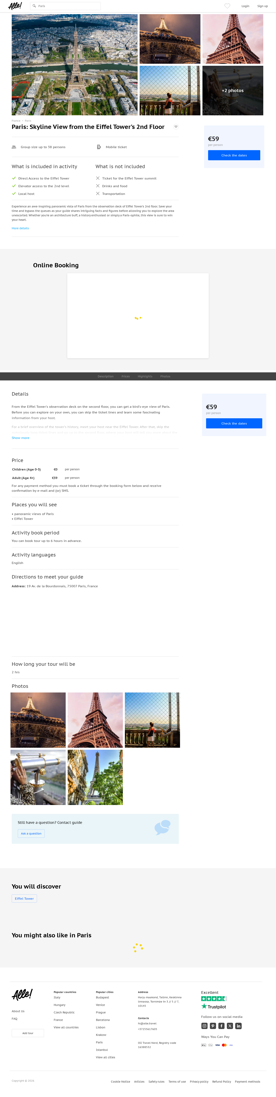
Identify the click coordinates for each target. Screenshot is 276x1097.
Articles (139, 1081)
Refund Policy (221, 1081)
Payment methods (247, 1081)
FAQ (14, 1019)
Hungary (59, 1005)
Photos (165, 376)
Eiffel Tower (24, 898)
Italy (57, 997)
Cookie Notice (120, 1081)
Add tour (27, 1033)
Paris (99, 1042)
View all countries (66, 1027)
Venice (100, 1005)
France (58, 1020)
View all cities (105, 1057)
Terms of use (177, 1081)
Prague (101, 1012)
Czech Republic (64, 1012)
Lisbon (100, 1027)
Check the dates (234, 155)
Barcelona (103, 1020)
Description (106, 376)
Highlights (145, 376)
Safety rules (156, 1081)
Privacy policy (199, 1081)
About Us (18, 1011)
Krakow (101, 1035)
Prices (126, 376)
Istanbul (102, 1050)
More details (20, 228)
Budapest (102, 997)
